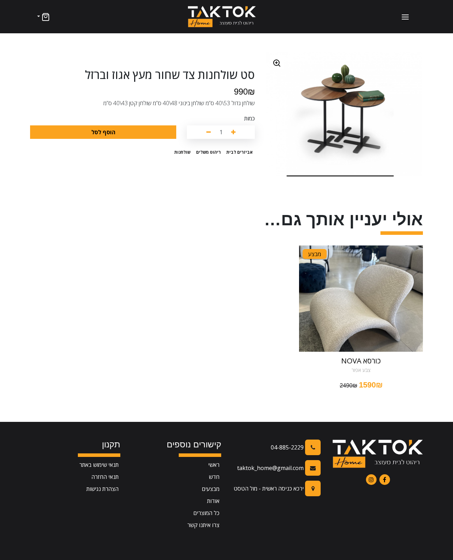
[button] (43, 17)
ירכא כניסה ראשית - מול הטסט (269, 488)
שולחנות (182, 152)
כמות (249, 118)
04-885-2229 (288, 447)
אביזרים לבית (239, 152)
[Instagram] (371, 479)
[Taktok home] (222, 16)
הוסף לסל (103, 132)
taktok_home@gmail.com (271, 468)
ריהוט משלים (208, 152)
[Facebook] (384, 479)
